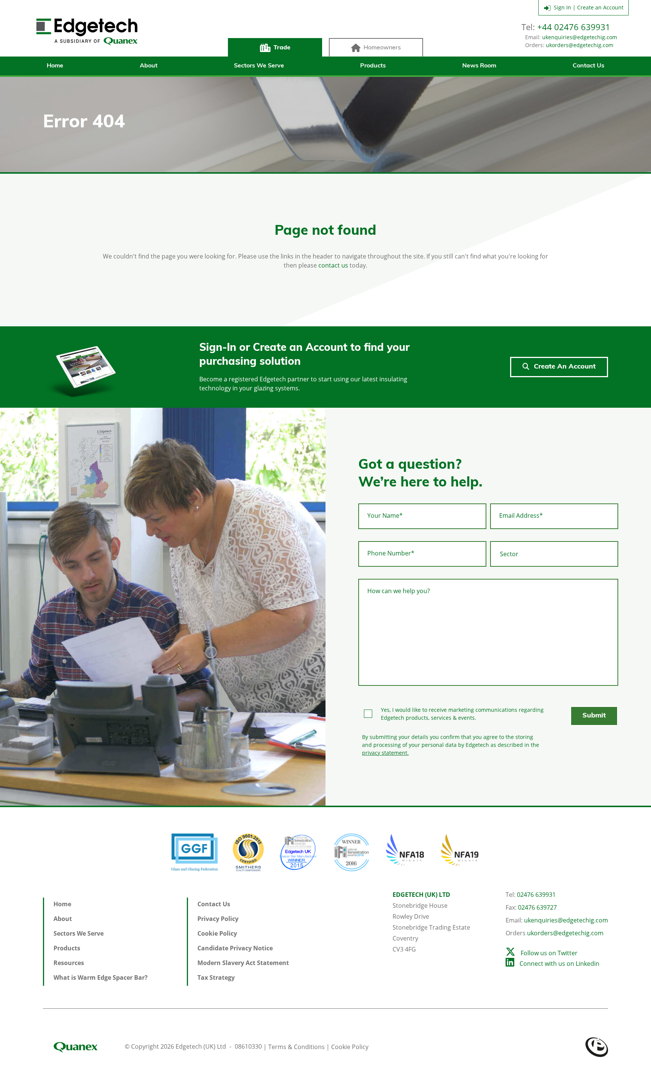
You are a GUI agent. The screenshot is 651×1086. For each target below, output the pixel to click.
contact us (333, 265)
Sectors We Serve (259, 66)
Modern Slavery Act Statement (243, 963)
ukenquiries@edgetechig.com (579, 37)
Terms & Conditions (296, 1046)
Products (373, 66)
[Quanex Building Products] (83, 1046)
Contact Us (588, 66)
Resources (68, 963)
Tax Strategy (216, 977)
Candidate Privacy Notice (235, 948)
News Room (479, 66)
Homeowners (382, 48)
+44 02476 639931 (573, 26)
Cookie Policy (217, 933)
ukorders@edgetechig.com (579, 45)
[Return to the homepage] (86, 32)
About (148, 66)
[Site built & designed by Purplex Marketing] (596, 1046)
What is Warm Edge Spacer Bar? (100, 977)
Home (55, 66)
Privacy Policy (217, 919)
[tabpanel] (163, 607)
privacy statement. (385, 752)
